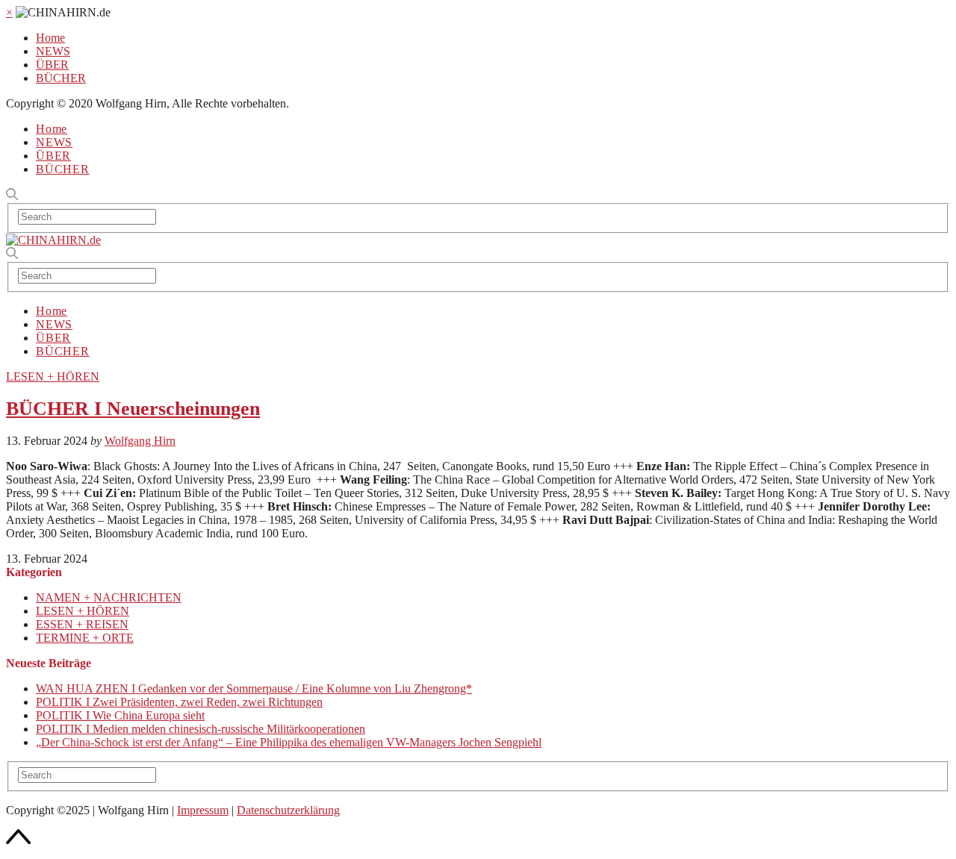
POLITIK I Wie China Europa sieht (120, 715)
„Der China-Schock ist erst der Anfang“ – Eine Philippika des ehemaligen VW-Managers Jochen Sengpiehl (288, 742)
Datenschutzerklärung (288, 810)
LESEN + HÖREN (52, 376)
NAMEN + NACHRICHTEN (108, 597)
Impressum (203, 810)
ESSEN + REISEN (82, 624)
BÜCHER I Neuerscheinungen (133, 408)
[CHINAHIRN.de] (53, 240)
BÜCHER (61, 78)
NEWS (53, 51)
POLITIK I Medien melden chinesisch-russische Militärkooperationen (200, 728)
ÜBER (52, 64)
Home (50, 37)
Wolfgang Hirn (140, 440)
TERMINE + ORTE (85, 637)
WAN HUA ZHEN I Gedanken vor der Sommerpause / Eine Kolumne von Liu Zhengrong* (254, 688)
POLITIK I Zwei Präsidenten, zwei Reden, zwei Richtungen (179, 702)
